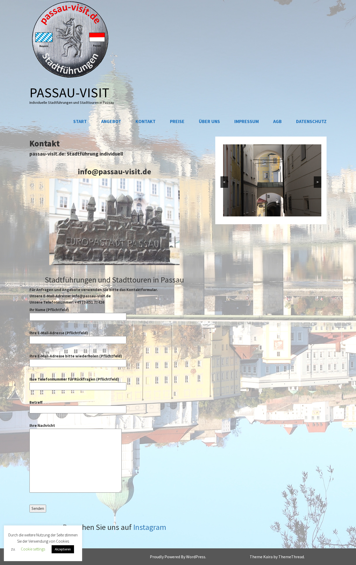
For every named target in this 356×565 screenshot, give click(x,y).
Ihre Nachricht (42, 425)
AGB (277, 121)
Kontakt (146, 121)
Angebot (111, 121)
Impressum (246, 121)
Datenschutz (311, 121)
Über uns (209, 121)
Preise (177, 121)
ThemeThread (291, 556)
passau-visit (69, 92)
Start (80, 121)
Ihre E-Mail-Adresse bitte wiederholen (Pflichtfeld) (75, 356)
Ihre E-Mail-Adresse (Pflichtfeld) (58, 332)
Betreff (35, 402)
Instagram (149, 527)
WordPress (195, 556)
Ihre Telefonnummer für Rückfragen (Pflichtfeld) (74, 379)
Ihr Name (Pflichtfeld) (49, 309)
